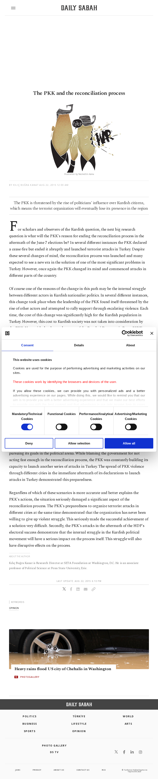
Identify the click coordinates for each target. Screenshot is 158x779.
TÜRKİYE (79, 716)
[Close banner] (151, 333)
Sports (30, 731)
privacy (37, 770)
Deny (29, 443)
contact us (83, 770)
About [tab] (130, 345)
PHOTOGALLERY (29, 677)
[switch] (61, 427)
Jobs (17, 770)
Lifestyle (79, 724)
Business (29, 724)
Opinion (79, 731)
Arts (128, 724)
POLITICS (30, 716)
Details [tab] (79, 345)
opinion (14, 607)
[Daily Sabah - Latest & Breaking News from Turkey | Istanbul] (79, 7)
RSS (104, 770)
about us (59, 770)
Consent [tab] (27, 345)
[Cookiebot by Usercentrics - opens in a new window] (125, 333)
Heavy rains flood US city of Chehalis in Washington (62, 669)
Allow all (129, 443)
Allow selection (79, 443)
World (128, 716)
